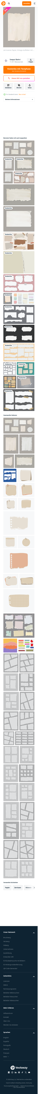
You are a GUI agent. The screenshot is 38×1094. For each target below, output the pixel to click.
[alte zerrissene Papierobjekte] (9, 421)
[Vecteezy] (3, 3)
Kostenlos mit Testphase (19, 69)
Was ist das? (22, 94)
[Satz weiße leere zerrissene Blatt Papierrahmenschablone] (18, 360)
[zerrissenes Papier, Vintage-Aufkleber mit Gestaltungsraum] (8, 164)
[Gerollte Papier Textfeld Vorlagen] (12, 408)
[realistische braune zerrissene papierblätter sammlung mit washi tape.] (13, 192)
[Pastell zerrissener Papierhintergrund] (18, 276)
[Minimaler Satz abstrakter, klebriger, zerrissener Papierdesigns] (18, 297)
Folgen (31, 62)
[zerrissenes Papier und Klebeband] (12, 435)
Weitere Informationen (12, 99)
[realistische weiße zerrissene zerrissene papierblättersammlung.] (18, 379)
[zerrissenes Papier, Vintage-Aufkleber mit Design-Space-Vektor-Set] (18, 148)
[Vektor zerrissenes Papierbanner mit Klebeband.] (7, 312)
